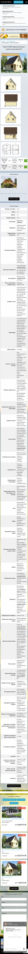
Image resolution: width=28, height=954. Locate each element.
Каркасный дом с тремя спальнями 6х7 (12, 849)
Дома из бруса (14, 888)
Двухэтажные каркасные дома (9, 799)
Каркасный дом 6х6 (7, 877)
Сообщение (3, 913)
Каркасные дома (11, 41)
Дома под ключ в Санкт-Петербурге (16, 29)
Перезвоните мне (18, 2)
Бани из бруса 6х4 (14, 803)
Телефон (3, 902)
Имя (2, 896)
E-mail (2, 907)
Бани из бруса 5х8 (21, 799)
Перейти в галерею (14, 198)
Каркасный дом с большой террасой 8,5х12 (13, 819)
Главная (3, 41)
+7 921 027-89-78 (6, 2)
